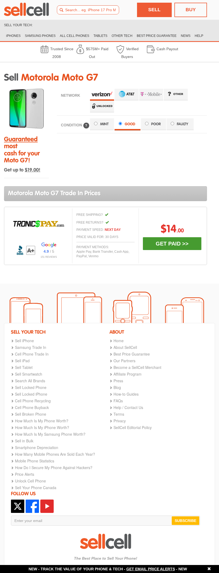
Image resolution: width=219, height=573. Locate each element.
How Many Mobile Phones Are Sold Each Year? (55, 454)
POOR (156, 124)
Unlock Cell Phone (30, 481)
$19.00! (32, 170)
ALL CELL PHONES (74, 36)
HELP (199, 36)
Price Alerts (24, 474)
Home (119, 340)
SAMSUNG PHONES (40, 36)
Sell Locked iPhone (31, 394)
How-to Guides (126, 394)
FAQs (118, 401)
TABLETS (100, 36)
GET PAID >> (172, 244)
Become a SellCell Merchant (137, 367)
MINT (104, 124)
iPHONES (13, 36)
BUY (191, 9)
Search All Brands (30, 381)
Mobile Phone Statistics (34, 461)
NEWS (185, 36)
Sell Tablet (24, 367)
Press (118, 381)
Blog (117, 387)
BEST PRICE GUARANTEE (157, 36)
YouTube (47, 506)
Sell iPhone (24, 340)
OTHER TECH (122, 36)
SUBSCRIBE (185, 521)
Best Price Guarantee (132, 354)
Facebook (32, 506)
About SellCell (125, 347)
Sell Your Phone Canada (35, 487)
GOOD (130, 124)
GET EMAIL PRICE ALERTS (150, 569)
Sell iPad (22, 360)
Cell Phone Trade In (32, 354)
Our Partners (124, 360)
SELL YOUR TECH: (18, 25)
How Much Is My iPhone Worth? (42, 427)
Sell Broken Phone (30, 414)
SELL (154, 9)
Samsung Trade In (30, 347)
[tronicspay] (38, 224)
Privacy (120, 421)
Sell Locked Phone (30, 387)
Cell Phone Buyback (32, 407)
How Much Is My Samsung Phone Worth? (50, 434)
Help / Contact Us (128, 407)
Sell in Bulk (24, 441)
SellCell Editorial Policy (133, 427)
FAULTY (182, 124)
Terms (119, 414)
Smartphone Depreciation (36, 447)
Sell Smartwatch (28, 374)
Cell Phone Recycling (33, 401)
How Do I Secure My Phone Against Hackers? (53, 467)
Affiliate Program (128, 374)
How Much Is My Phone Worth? (41, 421)
